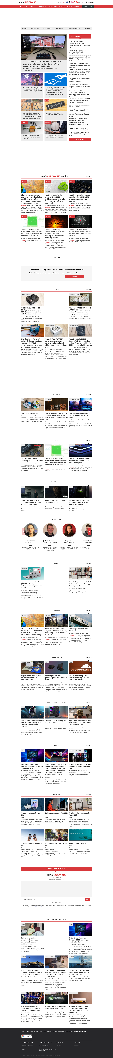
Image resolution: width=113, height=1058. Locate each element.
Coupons (76, 6)
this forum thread (39, 907)
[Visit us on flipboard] (77, 2)
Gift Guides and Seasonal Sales (76, 751)
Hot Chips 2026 (35, 28)
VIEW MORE (88, 176)
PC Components (43, 6)
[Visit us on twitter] (69, 2)
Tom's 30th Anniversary (74, 28)
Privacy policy (59, 1042)
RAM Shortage (59, 28)
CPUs (31, 6)
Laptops (55, 6)
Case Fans (48, 399)
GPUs (35, 6)
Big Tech (48, 993)
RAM (71, 662)
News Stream (75, 36)
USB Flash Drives (26, 662)
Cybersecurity (73, 993)
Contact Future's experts (45, 1042)
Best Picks (25, 6)
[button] (91, 2)
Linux (23, 924)
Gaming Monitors (74, 294)
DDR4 (47, 662)
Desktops (61, 6)
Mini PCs (72, 707)
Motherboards (74, 325)
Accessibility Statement (27, 1045)
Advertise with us (43, 1045)
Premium (84, 6)
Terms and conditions (27, 1042)
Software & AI (68, 6)
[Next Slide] (89, 531)
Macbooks (24, 568)
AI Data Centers (47, 28)
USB (23, 399)
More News (79, 139)
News (50, 6)
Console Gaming (50, 956)
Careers (23, 1049)
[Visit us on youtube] (74, 2)
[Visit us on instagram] (72, 2)
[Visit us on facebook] (67, 2)
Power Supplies (26, 294)
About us (58, 1045)
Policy (23, 993)
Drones (24, 956)
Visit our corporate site (80, 1031)
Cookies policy (77, 1042)
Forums (91, 6)
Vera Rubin (87, 28)
